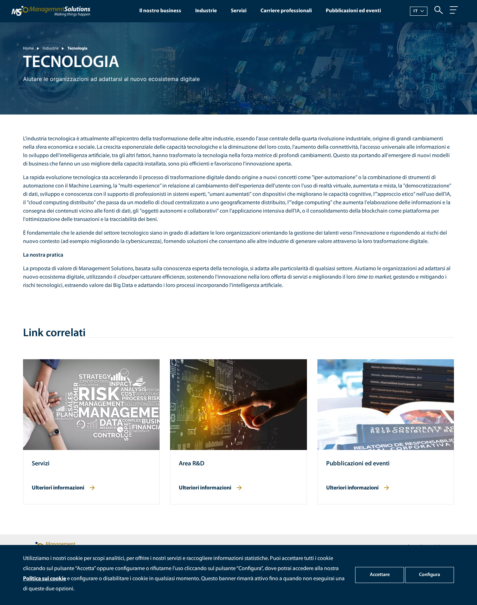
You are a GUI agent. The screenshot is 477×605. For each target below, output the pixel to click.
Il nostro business (160, 11)
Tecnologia (77, 48)
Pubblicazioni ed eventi (353, 11)
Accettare (380, 574)
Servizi (239, 11)
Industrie (206, 11)
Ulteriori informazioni (58, 488)
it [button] (415, 11)
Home (28, 48)
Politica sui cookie (44, 579)
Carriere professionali (286, 11)
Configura (429, 574)
